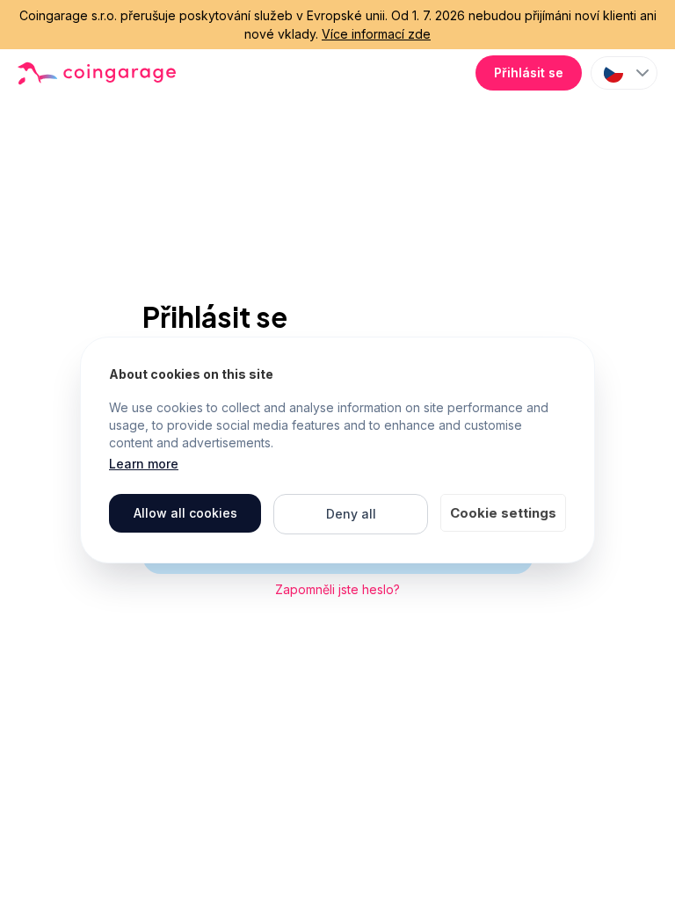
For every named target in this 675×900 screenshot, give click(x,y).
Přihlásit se (528, 72)
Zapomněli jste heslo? (337, 589)
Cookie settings (503, 512)
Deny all (351, 513)
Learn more (143, 463)
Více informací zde (376, 33)
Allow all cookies (185, 512)
